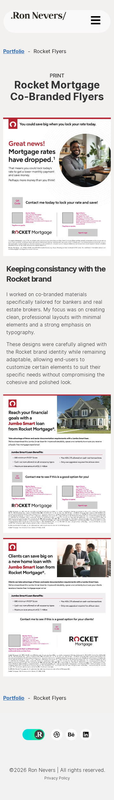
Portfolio (13, 51)
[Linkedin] (86, 734)
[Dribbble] (56, 734)
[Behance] (71, 734)
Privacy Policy (57, 778)
